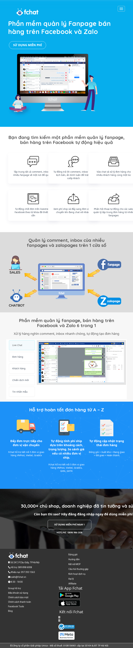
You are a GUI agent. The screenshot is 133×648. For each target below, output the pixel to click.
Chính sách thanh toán (19, 602)
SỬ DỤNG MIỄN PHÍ (27, 45)
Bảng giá (72, 554)
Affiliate (72, 583)
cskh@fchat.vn (18, 577)
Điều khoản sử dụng (18, 593)
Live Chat (17, 345)
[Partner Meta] (66, 635)
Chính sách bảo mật (18, 597)
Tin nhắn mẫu (20, 391)
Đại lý (71, 578)
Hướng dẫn (74, 559)
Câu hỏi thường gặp (78, 569)
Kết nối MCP (74, 564)
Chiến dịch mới (20, 380)
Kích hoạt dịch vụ (76, 574)
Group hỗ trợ (14, 588)
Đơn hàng (17, 356)
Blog (10, 611)
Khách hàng (18, 368)
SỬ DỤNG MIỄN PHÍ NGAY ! (69, 524)
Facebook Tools (16, 606)
